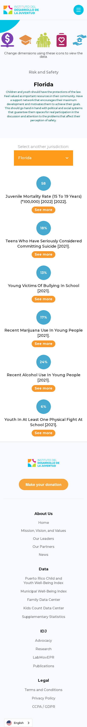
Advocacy (43, 641)
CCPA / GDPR (43, 707)
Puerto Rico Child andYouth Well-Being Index (43, 580)
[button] (78, 10)
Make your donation (43, 484)
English (19, 722)
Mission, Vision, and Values (43, 531)
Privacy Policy (43, 698)
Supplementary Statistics (43, 617)
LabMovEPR (43, 657)
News (43, 555)
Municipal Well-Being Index (43, 591)
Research (43, 649)
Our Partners (43, 547)
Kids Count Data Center (43, 608)
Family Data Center (43, 600)
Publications (43, 666)
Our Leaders (43, 539)
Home (43, 523)
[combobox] (18, 723)
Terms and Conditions (43, 690)
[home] (21, 10)
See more (43, 210)
